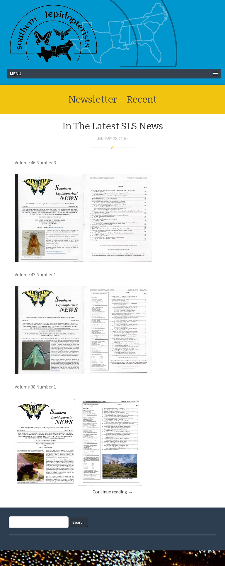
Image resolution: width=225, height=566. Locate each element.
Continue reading (113, 492)
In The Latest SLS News (112, 126)
